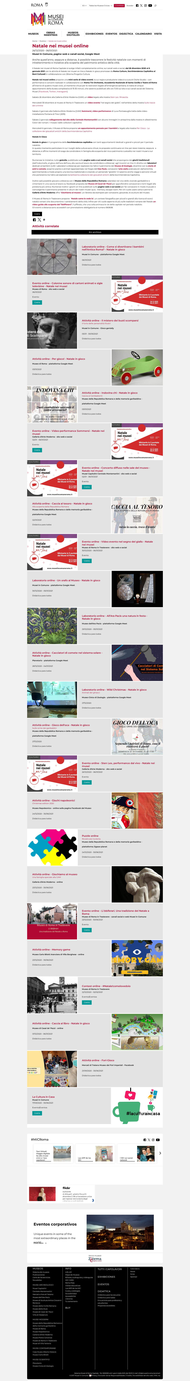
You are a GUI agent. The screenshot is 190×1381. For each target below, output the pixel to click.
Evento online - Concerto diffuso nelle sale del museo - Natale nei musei (116, 469)
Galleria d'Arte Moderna (43, 1335)
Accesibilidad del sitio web (143, 1375)
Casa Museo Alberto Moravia (44, 1352)
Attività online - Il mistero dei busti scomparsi (110, 320)
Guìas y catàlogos (72, 1291)
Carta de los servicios (41, 1277)
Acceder (130, 6)
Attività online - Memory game (51, 949)
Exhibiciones (94, 33)
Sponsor (133, 1277)
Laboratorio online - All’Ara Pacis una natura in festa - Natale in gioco (114, 617)
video (90, 97)
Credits (129, 1375)
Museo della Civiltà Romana (44, 1306)
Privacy (94, 1375)
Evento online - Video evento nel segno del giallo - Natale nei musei (117, 543)
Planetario (37, 1363)
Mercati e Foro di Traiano (43, 1294)
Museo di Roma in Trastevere (45, 1341)
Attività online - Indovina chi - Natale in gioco (110, 392)
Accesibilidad (71, 1294)
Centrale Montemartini (42, 1291)
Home (34, 41)
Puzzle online (90, 835)
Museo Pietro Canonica (42, 1338)
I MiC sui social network (126, 1159)
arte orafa (123, 169)
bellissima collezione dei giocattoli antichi (89, 175)
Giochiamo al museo (71, 192)
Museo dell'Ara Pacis (41, 1297)
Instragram (62, 91)
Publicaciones (39, 1275)
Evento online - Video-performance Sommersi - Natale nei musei (68, 432)
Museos (33, 33)
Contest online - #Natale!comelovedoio (106, 986)
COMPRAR (119, 6)
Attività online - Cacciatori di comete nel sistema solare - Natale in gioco (67, 654)
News (132, 1271)
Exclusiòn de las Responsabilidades (111, 1375)
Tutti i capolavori (110, 1269)
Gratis (37, 214)
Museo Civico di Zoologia (43, 1366)
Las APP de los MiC (73, 1288)
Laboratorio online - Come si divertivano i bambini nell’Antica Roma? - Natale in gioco (113, 248)
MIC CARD (69, 1280)
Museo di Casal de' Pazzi (43, 1312)
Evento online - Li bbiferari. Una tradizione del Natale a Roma (115, 912)
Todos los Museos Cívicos (99, 6)
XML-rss (157, 1375)
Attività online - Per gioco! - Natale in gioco (58, 358)
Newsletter (37, 1280)
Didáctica (126, 33)
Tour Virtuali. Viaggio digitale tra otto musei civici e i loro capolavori (43, 1155)
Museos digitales (73, 33)
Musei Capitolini (39, 1288)
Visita (158, 33)
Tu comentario (71, 1301)
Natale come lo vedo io (82, 198)
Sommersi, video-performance (96, 111)
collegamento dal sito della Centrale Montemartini (73, 120)
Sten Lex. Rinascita (119, 97)
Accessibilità (70, 1296)
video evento (94, 103)
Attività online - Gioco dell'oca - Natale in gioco (61, 725)
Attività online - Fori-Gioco (98, 1060)
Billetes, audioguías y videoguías (79, 1277)
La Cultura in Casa (43, 1096)
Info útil (68, 1272)
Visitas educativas (72, 1285)
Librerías (69, 1299)
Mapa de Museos (72, 1275)
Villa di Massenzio (40, 1315)
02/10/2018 (77, 1196)
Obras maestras (50, 33)
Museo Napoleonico (41, 1332)
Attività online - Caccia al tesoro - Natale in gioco (62, 503)
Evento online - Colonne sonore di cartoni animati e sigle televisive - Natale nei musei (67, 285)
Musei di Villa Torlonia (42, 1343)
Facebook (43, 91)
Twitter (52, 91)
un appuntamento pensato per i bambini (97, 128)
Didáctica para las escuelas (109, 1295)
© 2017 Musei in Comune (79, 1375)
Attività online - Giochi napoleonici (53, 800)
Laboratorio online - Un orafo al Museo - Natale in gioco (66, 580)
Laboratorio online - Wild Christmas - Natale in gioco (114, 689)
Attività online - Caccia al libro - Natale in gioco (61, 1023)
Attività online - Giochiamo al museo (54, 874)
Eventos (111, 33)
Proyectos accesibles (106, 1306)
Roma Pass (69, 1283)
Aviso (132, 1274)
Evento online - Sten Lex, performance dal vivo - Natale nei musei (118, 765)
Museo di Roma (39, 1329)
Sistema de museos (41, 1272)
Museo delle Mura (40, 1309)
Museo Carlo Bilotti (41, 1355)
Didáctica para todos (106, 1298)
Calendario (143, 33)
